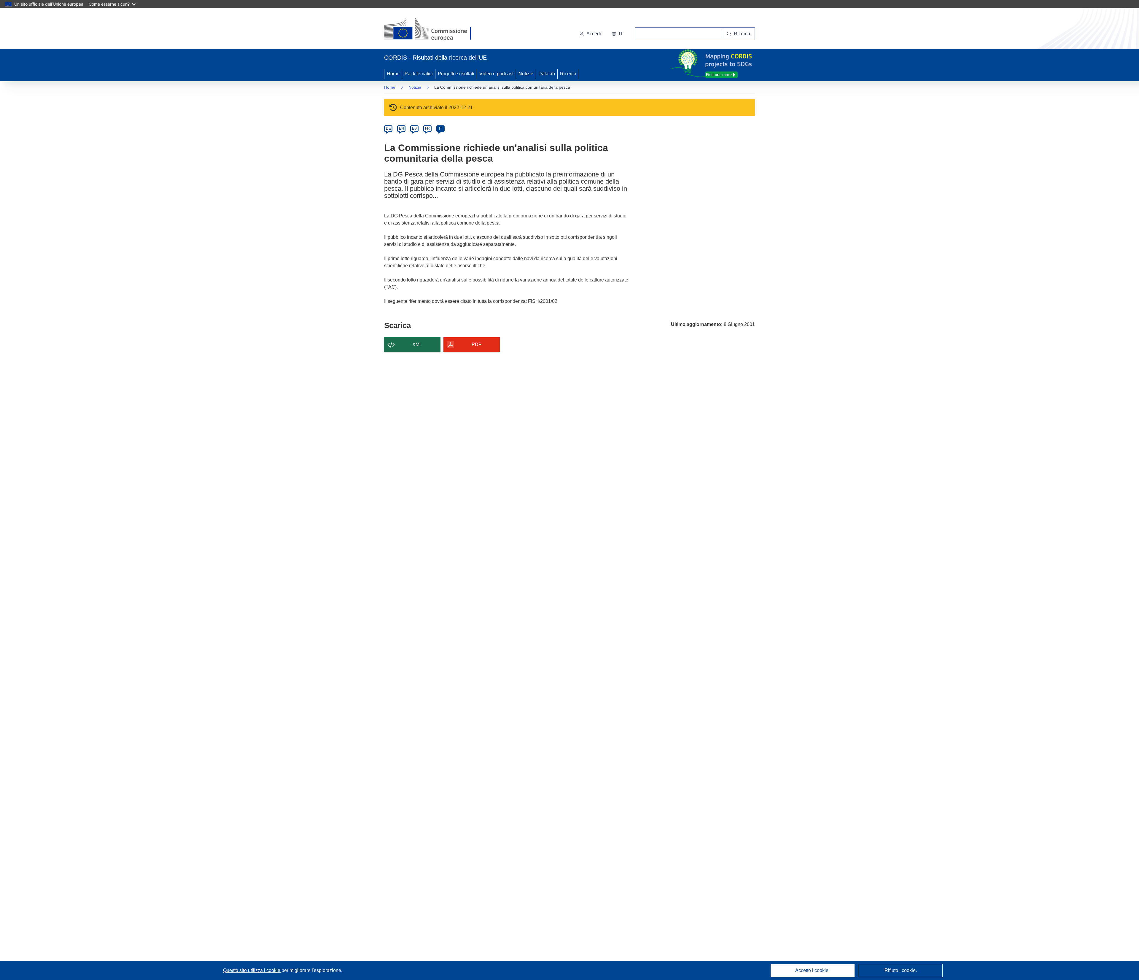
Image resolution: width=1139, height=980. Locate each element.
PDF (476, 344)
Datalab (546, 73)
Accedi (593, 33)
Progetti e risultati (456, 73)
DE (388, 128)
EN (401, 128)
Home (393, 73)
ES (414, 128)
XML (417, 344)
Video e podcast (496, 73)
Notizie (525, 73)
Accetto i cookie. (812, 970)
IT (440, 128)
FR (427, 128)
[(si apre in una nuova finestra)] (431, 30)
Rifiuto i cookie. (901, 970)
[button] (617, 33)
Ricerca (568, 73)
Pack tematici (419, 73)
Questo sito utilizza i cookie (252, 970)
